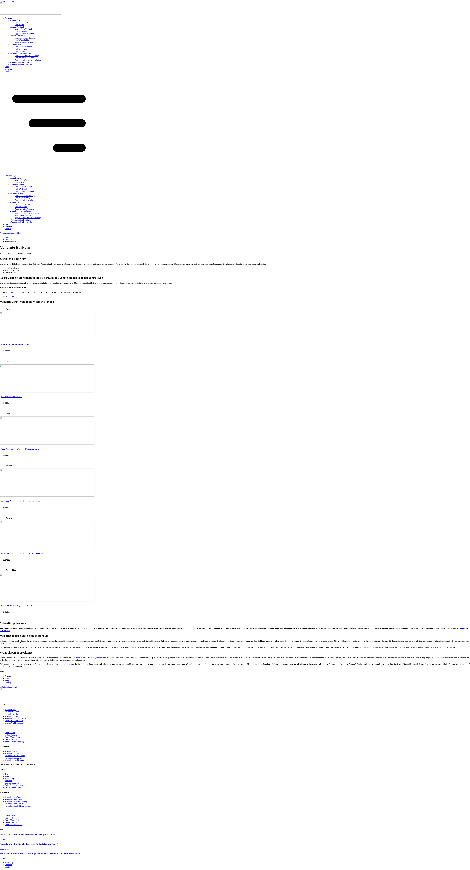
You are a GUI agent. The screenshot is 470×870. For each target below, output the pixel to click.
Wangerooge (96, 658)
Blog (7, 67)
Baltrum (77, 658)
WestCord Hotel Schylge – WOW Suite (16, 605)
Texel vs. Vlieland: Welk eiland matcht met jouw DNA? (27, 834)
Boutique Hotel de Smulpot (11, 397)
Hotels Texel (19, 25)
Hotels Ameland (21, 49)
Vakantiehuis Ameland (23, 47)
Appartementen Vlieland (24, 33)
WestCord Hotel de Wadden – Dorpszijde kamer (20, 449)
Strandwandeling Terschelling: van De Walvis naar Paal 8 (29, 844)
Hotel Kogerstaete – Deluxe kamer (15, 344)
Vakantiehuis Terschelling (25, 38)
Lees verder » (5, 839)
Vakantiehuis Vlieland (23, 29)
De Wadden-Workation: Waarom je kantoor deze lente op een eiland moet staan (40, 853)
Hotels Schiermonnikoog (24, 58)
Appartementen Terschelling (25, 42)
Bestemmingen (10, 18)
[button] (235, 123)
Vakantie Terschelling (18, 36)
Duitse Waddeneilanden (9, 296)
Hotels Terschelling (22, 40)
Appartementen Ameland (24, 51)
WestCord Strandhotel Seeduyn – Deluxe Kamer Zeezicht (24, 553)
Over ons (8, 69)
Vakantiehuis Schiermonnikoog (27, 56)
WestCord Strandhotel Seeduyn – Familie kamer (20, 501)
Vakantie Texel (15, 20)
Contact (8, 71)
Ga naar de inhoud (7, 1)
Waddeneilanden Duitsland (20, 62)
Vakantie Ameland (17, 45)
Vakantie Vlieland (17, 27)
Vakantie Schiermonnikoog (20, 53)
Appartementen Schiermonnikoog (28, 60)
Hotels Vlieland (21, 31)
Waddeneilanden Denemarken (21, 64)
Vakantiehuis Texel (22, 22)
